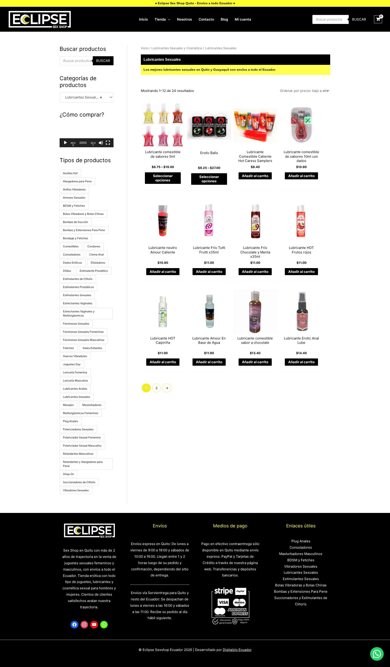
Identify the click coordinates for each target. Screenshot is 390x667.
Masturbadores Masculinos (300, 554)
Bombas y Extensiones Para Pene (84, 230)
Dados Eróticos (72, 262)
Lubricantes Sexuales (76, 396)
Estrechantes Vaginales (77, 303)
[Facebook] (74, 625)
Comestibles (71, 246)
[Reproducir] (65, 142)
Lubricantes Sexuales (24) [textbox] (85, 97)
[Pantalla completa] (108, 142)
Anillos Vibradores (74, 189)
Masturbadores (91, 405)
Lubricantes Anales (75, 388)
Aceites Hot (70, 173)
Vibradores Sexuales (76, 490)
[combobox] (87, 97)
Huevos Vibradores (75, 356)
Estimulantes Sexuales (77, 295)
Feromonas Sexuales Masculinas (83, 340)
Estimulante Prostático (94, 270)
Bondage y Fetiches (75, 238)
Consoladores (71, 254)
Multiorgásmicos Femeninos (80, 413)
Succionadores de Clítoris (79, 482)
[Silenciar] (101, 142)
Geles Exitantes (92, 348)
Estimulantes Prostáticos (78, 287)
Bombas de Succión (75, 222)
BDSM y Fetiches (74, 205)
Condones (93, 246)
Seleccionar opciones (163, 178)
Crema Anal (96, 254)
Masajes (68, 405)
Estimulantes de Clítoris (77, 279)
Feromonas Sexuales (76, 323)
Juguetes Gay (72, 364)
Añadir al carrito (255, 176)
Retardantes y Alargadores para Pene (83, 464)
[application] (168, 19)
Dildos (67, 270)
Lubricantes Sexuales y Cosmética (176, 48)
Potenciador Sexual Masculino (82, 445)
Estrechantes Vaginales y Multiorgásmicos (79, 313)
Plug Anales (70, 421)
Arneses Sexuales (74, 197)
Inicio (145, 48)
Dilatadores (98, 262)
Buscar (359, 19)
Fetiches (68, 348)
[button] (87, 134)
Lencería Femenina (75, 372)
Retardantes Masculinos (78, 453)
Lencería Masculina (75, 380)
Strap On (68, 474)
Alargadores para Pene (77, 181)
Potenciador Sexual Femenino (82, 437)
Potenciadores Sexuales (78, 429)
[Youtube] (94, 625)
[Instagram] (84, 625)
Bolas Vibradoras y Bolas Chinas (83, 213)
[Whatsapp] (104, 625)
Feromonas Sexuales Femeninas (83, 331)
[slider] (83, 143)
